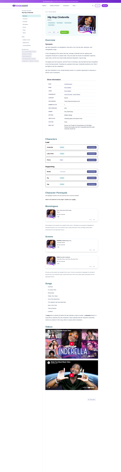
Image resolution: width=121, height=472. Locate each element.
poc (23, 51)
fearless (29, 53)
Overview (25, 16)
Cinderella (59, 242)
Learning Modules (27, 45)
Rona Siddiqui (59, 22)
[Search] (92, 5)
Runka (63, 242)
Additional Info (26, 42)
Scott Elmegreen (51, 22)
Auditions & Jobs (26, 39)
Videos (24, 32)
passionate (24, 53)
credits (74, 199)
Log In (97, 5)
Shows (46, 11)
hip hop (34, 51)
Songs (24, 30)
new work (36, 61)
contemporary (25, 61)
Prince (58, 212)
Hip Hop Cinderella (61, 214)
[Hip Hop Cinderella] (51, 215)
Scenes (24, 27)
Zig (71, 259)
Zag (74, 259)
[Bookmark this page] (54, 32)
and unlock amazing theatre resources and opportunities (60, 1)
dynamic (33, 58)
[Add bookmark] (94, 220)
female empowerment (26, 56)
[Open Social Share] (58, 32)
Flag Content (92, 399)
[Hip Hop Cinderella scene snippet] (51, 245)
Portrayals (25, 21)
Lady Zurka (67, 259)
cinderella (31, 61)
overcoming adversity (26, 58)
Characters (25, 18)
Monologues (25, 24)
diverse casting (28, 51)
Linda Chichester (68, 22)
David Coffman (51, 25)
